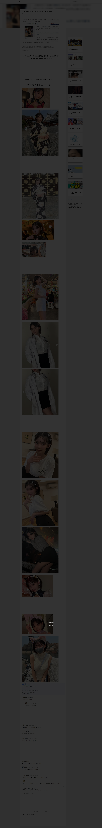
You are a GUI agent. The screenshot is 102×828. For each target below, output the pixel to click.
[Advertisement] (39, 414)
